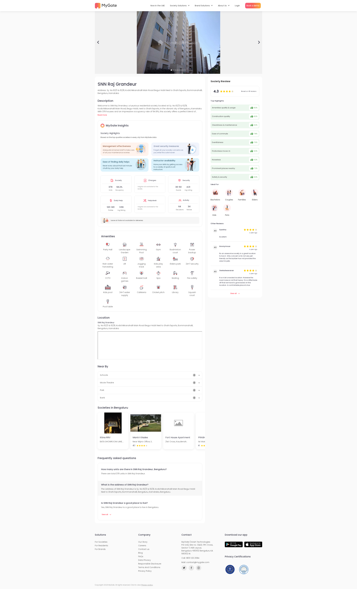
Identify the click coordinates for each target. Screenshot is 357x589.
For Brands (100, 549)
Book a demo (253, 5)
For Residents (101, 545)
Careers (142, 545)
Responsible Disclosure (149, 563)
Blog (140, 552)
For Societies (101, 542)
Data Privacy (144, 560)
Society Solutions (178, 5)
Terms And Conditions (149, 567)
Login (237, 5)
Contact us (143, 549)
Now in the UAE (157, 5)
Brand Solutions (202, 5)
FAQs (140, 556)
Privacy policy (147, 585)
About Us (222, 5)
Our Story (142, 542)
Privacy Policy (145, 571)
